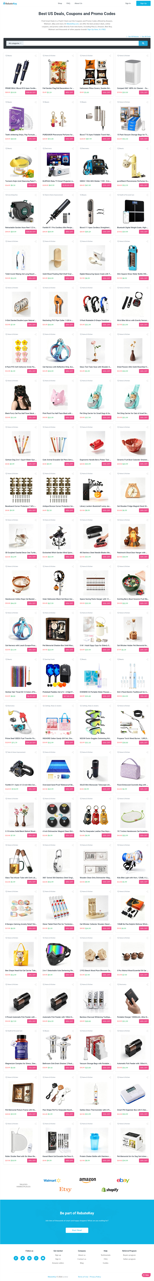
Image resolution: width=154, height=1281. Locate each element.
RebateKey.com (73, 24)
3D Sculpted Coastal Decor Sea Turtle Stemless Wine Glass (29, 553)
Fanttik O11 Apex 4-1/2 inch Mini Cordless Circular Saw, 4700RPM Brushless (36, 785)
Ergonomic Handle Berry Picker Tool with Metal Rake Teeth (104, 460)
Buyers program (129, 1255)
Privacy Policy (95, 1277)
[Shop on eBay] (123, 1182)
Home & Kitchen (50, 55)
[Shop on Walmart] (52, 1182)
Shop (60, 3)
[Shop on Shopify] (110, 1191)
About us (81, 1255)
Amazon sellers (58, 1263)
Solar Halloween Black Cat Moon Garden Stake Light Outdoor (67, 599)
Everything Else (12, 195)
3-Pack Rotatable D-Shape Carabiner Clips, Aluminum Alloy (104, 320)
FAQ (68, 3)
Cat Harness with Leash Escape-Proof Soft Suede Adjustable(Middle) (33, 645)
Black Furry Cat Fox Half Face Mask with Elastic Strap (26, 413)
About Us (78, 3)
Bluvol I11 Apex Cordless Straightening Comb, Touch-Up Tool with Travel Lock (111, 227)
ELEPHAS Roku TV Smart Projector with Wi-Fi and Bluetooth (67, 181)
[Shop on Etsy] (65, 1191)
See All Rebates (133, 37)
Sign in (58, 1259)
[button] (35, 56)
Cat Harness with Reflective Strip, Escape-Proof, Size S (65, 367)
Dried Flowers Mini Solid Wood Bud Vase (133, 367)
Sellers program (129, 1259)
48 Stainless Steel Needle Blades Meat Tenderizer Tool (102, 553)
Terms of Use (83, 1277)
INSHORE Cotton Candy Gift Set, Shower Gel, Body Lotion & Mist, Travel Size (73, 738)
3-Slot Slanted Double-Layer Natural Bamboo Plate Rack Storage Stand (34, 320)
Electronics (48, 148)
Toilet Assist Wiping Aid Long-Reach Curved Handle (26, 274)
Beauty (9, 55)
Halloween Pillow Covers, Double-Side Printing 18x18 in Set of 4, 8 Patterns (110, 88)
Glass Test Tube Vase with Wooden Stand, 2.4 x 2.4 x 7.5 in (103, 367)
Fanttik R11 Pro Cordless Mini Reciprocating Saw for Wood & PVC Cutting (72, 227)
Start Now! (77, 1230)
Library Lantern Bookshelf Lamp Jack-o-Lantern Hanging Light (105, 506)
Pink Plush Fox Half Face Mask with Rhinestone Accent (65, 413)
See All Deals (146, 37)
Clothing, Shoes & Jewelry (53, 706)
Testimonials (105, 1255)
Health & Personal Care (126, 195)
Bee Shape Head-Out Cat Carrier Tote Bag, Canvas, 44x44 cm (30, 970)
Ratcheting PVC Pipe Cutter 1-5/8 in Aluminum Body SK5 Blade (68, 320)
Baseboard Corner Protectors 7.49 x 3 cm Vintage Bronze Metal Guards (34, 506)
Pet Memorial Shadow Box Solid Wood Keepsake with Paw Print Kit (70, 645)
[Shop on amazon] (87, 1182)
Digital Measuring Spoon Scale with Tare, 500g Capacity (102, 274)
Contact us (81, 1259)
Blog (82, 1263)
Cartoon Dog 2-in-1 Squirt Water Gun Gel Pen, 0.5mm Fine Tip (30, 460)
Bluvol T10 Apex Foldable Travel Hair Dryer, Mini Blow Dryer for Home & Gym (111, 135)
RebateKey (52, 1277)
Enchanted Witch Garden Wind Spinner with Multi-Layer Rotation (69, 553)
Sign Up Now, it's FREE (96, 29)
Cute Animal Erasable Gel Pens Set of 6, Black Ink (63, 460)
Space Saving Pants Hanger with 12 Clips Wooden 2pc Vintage (105, 599)
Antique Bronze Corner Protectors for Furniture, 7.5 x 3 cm (66, 506)
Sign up (58, 1255)
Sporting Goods (50, 659)
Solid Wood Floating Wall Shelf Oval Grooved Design (64, 274)
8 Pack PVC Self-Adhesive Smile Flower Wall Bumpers (27, 367)
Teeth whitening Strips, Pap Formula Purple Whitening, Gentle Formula (33, 135)
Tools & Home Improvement (54, 195)
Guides (105, 1263)
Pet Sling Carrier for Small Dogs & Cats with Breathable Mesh (104, 413)
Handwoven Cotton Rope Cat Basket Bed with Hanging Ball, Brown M (33, 599)
